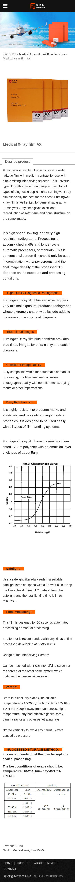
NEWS (51, 863)
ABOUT (39, 863)
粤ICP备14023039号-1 (17, 876)
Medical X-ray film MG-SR (29, 850)
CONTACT (10, 869)
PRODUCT (9, 54)
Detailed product (17, 161)
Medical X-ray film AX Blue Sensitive (42, 54)
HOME (8, 863)
